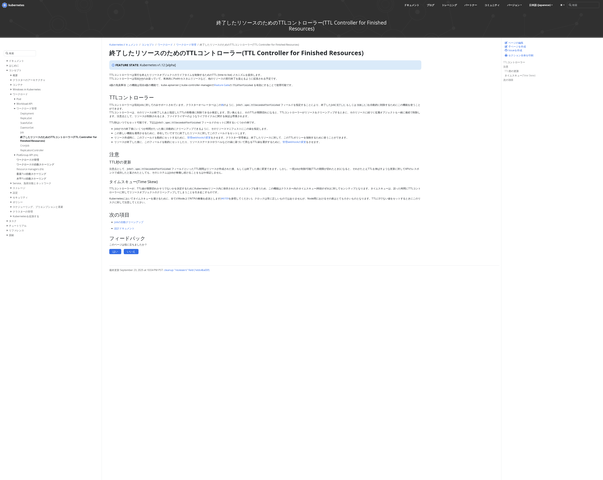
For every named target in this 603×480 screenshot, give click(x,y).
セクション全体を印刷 (520, 55)
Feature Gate (221, 85)
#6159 (225, 198)
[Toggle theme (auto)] (562, 5)
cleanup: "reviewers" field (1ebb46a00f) (186, 270)
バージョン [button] (513, 5)
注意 (505, 66)
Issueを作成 (515, 50)
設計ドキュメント (124, 228)
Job (141, 78)
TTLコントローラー (514, 62)
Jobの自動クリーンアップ (128, 222)
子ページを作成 (517, 46)
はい (115, 251)
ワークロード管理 (186, 44)
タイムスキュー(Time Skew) (520, 75)
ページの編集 (515, 42)
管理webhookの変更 (199, 137)
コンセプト (148, 44)
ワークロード (165, 44)
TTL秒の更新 (512, 71)
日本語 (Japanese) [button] (540, 5)
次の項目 (508, 80)
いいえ (131, 251)
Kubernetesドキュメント (123, 44)
